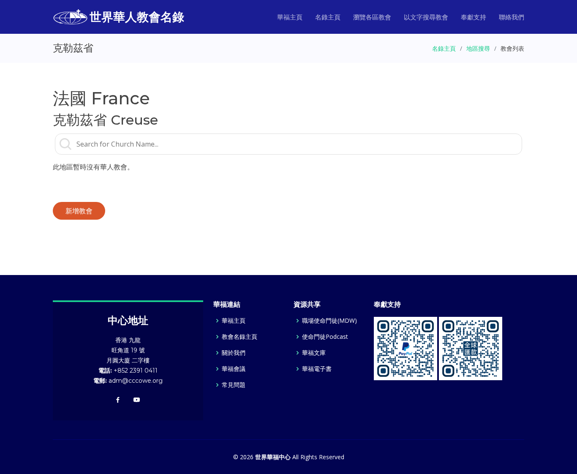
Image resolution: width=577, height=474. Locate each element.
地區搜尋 (478, 48)
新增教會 (79, 210)
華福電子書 (317, 369)
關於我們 (233, 353)
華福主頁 (289, 17)
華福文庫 (314, 353)
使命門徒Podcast (325, 337)
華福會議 (233, 369)
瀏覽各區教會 (372, 17)
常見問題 (233, 385)
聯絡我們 (511, 17)
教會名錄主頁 (239, 337)
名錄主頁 (327, 17)
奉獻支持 (473, 17)
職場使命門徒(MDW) (329, 321)
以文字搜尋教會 (426, 17)
